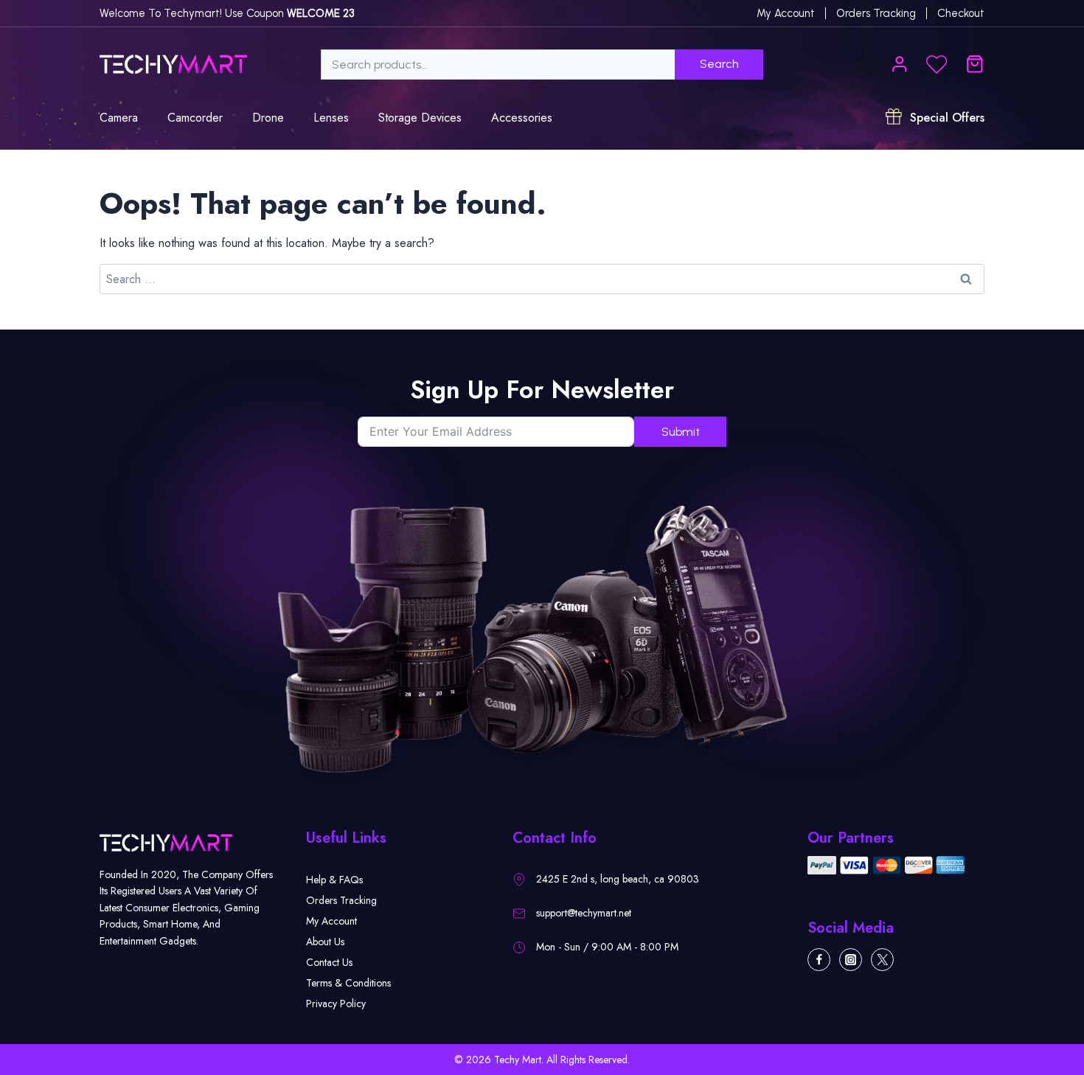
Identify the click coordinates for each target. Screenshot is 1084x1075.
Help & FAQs (334, 879)
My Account (331, 921)
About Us (325, 941)
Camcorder (195, 117)
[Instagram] (850, 959)
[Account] (899, 64)
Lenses (331, 117)
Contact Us (329, 962)
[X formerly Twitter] (882, 959)
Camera (119, 117)
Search (749, 65)
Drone (268, 117)
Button (937, 64)
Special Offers (945, 117)
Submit (680, 432)
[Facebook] (818, 959)
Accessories (521, 117)
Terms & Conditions (348, 982)
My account (786, 13)
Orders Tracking (876, 13)
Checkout (960, 13)
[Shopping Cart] (974, 64)
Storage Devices (420, 117)
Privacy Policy (336, 1003)
